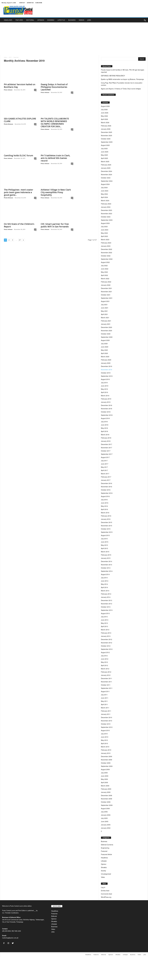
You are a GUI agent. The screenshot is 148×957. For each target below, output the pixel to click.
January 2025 (105, 168)
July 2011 (104, 695)
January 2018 (105, 441)
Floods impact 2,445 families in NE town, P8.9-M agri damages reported (122, 71)
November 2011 (106, 682)
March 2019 (105, 395)
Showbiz (104, 867)
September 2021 (106, 298)
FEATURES (19, 20)
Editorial (54, 916)
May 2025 (104, 155)
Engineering (105, 848)
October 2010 (105, 724)
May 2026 (104, 116)
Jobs (52, 932)
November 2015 (106, 526)
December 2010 (106, 717)
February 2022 (106, 282)
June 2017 (104, 464)
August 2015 (105, 535)
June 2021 (104, 308)
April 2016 (104, 509)
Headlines (104, 858)
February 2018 (106, 438)
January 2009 (105, 792)
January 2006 (105, 815)
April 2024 (104, 197)
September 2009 (106, 766)
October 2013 (105, 607)
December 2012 (106, 639)
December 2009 (106, 756)
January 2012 (105, 675)
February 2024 (106, 204)
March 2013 (105, 630)
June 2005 (104, 821)
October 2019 (105, 373)
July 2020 (104, 343)
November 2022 (106, 252)
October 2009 (105, 763)
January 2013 (105, 636)
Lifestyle (104, 861)
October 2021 (105, 295)
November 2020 (106, 330)
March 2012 (105, 669)
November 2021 (106, 291)
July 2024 (104, 187)
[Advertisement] (74, 39)
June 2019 (104, 386)
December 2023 (106, 210)
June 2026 (104, 113)
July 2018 (104, 421)
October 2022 (105, 256)
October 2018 (105, 412)
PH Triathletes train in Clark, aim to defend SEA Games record (55, 158)
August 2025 (105, 145)
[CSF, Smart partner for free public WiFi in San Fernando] (57, 212)
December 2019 (106, 366)
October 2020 (105, 334)
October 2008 (105, 802)
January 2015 (105, 558)
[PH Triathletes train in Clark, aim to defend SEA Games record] (57, 144)
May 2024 (104, 194)
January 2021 (105, 324)
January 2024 (105, 207)
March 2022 (105, 278)
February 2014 (106, 594)
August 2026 (105, 106)
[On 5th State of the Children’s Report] (20, 212)
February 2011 (106, 711)
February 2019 (106, 399)
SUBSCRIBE (38, 2)
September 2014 (106, 571)
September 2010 (106, 727)
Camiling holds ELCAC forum (18, 155)
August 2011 (105, 691)
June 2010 (104, 737)
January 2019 (105, 402)
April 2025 (104, 158)
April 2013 (104, 626)
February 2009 (106, 789)
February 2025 (106, 165)
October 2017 (105, 451)
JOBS (89, 20)
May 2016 (104, 506)
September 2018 (106, 415)
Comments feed (106, 894)
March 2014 (105, 591)
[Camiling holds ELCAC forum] (20, 144)
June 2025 (104, 152)
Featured (104, 851)
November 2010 (106, 721)
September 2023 (106, 220)
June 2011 (104, 698)
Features (54, 913)
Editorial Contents (107, 845)
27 (20, 240)
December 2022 (106, 249)
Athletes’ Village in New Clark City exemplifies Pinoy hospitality (56, 192)
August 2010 (105, 730)
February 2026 (106, 126)
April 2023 (104, 236)
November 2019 (106, 369)
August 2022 (105, 262)
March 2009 (105, 786)
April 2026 (104, 119)
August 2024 (105, 184)
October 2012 (105, 646)
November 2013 (106, 604)
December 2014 (106, 561)
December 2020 (106, 327)
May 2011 (104, 701)
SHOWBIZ (50, 20)
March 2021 (105, 317)
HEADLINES (8, 20)
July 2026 (104, 109)
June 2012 (104, 659)
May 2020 (104, 350)
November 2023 (106, 213)
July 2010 (104, 734)
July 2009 (104, 773)
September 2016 (106, 493)
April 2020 (104, 353)
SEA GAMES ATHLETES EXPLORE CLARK (20, 120)
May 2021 (104, 311)
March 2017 (105, 473)
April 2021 (104, 314)
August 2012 (105, 652)
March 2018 (105, 434)
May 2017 (104, 467)
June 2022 (104, 269)
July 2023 (104, 226)
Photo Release (8, 124)
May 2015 (104, 545)
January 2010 (105, 753)
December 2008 (106, 795)
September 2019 (106, 376)
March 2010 (105, 747)
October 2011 (105, 685)
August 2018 (105, 418)
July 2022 (104, 265)
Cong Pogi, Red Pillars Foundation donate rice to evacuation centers (121, 84)
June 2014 (104, 581)
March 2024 (105, 200)
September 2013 (106, 610)
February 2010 (106, 750)
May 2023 (104, 233)
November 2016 (106, 486)
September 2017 (106, 454)
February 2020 (106, 360)
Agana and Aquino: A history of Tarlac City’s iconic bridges (121, 89)
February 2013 (106, 633)
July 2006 (104, 812)
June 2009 (104, 776)
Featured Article (106, 854)
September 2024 (106, 181)
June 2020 (104, 347)
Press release (8, 90)
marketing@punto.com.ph (10, 938)
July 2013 (104, 617)
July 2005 (104, 818)
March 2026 (105, 122)
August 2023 (105, 223)
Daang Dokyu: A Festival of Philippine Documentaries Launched (54, 87)
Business (104, 841)
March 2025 (105, 161)
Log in (103, 887)
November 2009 (106, 760)
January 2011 (105, 714)
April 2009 (104, 782)
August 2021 (105, 301)
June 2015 (104, 542)
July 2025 (104, 148)
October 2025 (105, 139)
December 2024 (106, 171)
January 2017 (105, 480)
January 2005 (105, 825)
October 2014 (105, 568)
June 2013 (104, 620)
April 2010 (104, 743)
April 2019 (104, 392)
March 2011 (105, 708)
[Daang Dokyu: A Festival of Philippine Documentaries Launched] (57, 73)
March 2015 (105, 552)
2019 (10, 57)
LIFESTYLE (61, 20)
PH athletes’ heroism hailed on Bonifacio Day (19, 85)
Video (103, 877)
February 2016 (106, 516)
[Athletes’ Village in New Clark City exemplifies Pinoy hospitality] (57, 178)
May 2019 (104, 389)
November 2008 (106, 799)
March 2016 (105, 512)
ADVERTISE (30, 2)
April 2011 (104, 704)
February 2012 (106, 672)
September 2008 (106, 805)
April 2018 (104, 431)
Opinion (103, 864)
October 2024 (105, 178)
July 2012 (104, 656)
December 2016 (106, 483)
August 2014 (105, 574)
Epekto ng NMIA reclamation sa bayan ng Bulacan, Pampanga (122, 79)
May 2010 (104, 740)
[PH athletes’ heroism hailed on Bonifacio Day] (20, 73)
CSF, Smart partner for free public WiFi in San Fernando (55, 225)
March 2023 (105, 239)
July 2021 (104, 304)
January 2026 (105, 129)
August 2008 (105, 808)
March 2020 (105, 356)
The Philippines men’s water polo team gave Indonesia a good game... (18, 192)
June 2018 (104, 425)
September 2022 (106, 259)
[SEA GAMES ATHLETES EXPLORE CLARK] (20, 107)
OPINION (40, 20)
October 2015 (105, 529)
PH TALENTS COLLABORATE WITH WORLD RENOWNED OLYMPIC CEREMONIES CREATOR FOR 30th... (55, 122)
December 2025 (106, 132)
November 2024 (106, 174)
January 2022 (105, 285)
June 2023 (104, 230)
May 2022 (104, 272)
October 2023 (105, 217)
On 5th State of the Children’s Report (19, 225)
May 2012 (104, 662)
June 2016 (104, 503)
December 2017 (106, 444)
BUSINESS (72, 20)
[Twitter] (13, 943)
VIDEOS (81, 20)
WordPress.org (106, 897)
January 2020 (105, 363)
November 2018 (106, 408)
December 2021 (106, 288)
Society (103, 871)
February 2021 (106, 321)
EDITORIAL (30, 20)
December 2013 (106, 600)
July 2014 (104, 578)
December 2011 (106, 678)
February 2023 (106, 243)
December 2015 (106, 522)
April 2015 (104, 548)
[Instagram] (9, 943)
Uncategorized (106, 874)
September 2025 (106, 142)
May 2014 (104, 584)
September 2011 (106, 688)
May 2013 (104, 623)
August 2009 (105, 769)
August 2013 (105, 613)
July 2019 (104, 382)
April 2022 (104, 275)
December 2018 (106, 405)
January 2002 (105, 828)
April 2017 (104, 470)
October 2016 (105, 490)
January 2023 (105, 246)
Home (5, 57)
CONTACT (22, 2)
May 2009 (104, 779)
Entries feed (105, 890)
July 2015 (104, 539)
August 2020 (105, 340)
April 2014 (104, 587)
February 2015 (106, 555)
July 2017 (104, 460)
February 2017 (106, 477)
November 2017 (106, 447)
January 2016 (105, 519)
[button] (144, 20)
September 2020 (106, 337)
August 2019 (105, 379)
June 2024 (104, 191)
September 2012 (106, 649)
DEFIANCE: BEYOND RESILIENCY (113, 76)
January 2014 (105, 597)
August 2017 (105, 457)
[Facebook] (4, 943)
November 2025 (106, 135)
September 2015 (106, 532)
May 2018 (104, 428)
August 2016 (105, 496)
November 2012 (106, 643)
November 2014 (106, 565)
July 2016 (104, 499)
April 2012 (104, 665)
